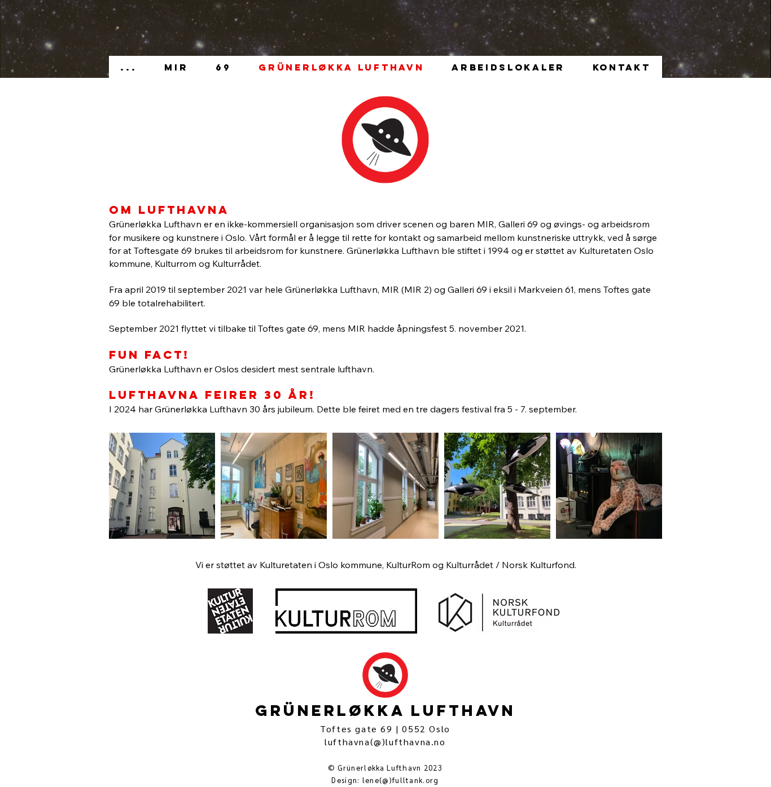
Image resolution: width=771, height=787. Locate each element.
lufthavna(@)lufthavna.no (385, 742)
